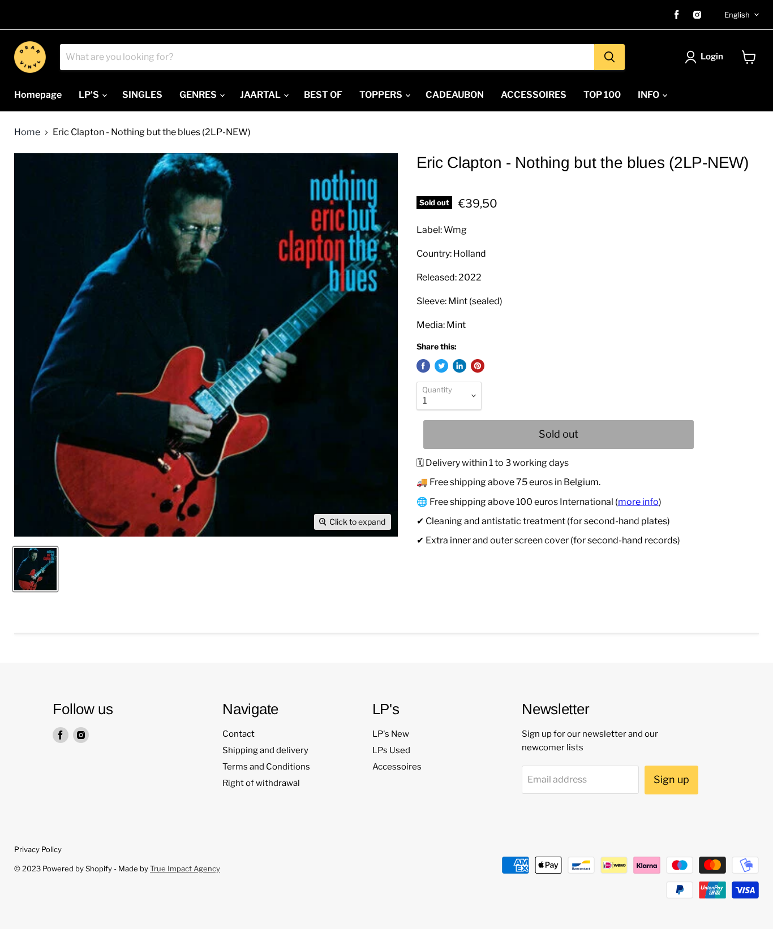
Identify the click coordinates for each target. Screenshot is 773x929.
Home (27, 132)
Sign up (671, 779)
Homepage (38, 94)
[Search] (609, 57)
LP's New (390, 734)
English (737, 14)
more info (638, 501)
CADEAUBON (455, 94)
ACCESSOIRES (533, 94)
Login (712, 56)
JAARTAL (261, 94)
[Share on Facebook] (423, 366)
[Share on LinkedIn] (459, 366)
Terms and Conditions (266, 767)
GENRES (198, 94)
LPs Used (391, 750)
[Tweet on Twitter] (441, 366)
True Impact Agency (185, 868)
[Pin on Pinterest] (477, 366)
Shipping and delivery (265, 750)
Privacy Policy (38, 849)
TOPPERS (381, 94)
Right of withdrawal (261, 783)
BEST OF (323, 94)
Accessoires (397, 767)
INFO (649, 94)
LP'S (90, 94)
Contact (238, 734)
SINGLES (142, 94)
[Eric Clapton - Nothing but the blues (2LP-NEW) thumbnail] (35, 569)
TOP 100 (602, 94)
